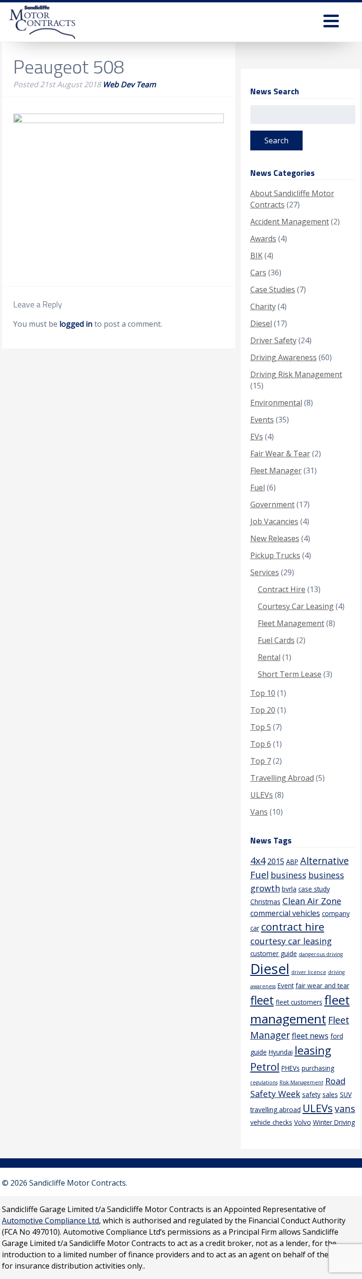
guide (258, 1052)
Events (262, 419)
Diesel (261, 323)
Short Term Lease (289, 674)
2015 (275, 861)
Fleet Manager (276, 470)
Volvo (302, 1122)
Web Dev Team (129, 84)
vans (345, 1108)
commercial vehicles (285, 913)
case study (314, 888)
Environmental (276, 402)
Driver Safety (273, 340)
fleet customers (299, 1002)
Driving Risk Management (296, 374)
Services (264, 572)
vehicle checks (271, 1122)
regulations (264, 1082)
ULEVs (261, 795)
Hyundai (281, 1052)
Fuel (257, 487)
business (288, 875)
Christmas (265, 901)
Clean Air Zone (311, 901)
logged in (75, 324)
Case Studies (272, 289)
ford (336, 1035)
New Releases (274, 538)
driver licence (308, 972)
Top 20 (262, 710)
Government (272, 504)
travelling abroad (275, 1109)
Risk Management (301, 1082)
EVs (256, 436)
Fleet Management (291, 623)
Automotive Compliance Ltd (50, 1220)
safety (311, 1094)
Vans (259, 812)
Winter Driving (334, 1122)
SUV (346, 1094)
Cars (258, 272)
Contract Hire (281, 589)
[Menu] (331, 22)
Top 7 (260, 761)
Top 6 (260, 744)
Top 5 (260, 727)
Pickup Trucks (275, 555)
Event (286, 985)
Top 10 (262, 693)
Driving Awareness (283, 357)
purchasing (318, 1068)
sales (330, 1094)
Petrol (265, 1066)
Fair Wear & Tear (280, 453)
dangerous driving (321, 954)
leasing (313, 1050)
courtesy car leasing (291, 941)
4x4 (257, 860)
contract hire (292, 926)
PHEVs (290, 1068)
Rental (269, 657)
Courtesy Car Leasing (296, 606)
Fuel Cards (276, 640)
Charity (263, 306)
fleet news (310, 1036)
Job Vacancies (274, 521)
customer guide (273, 953)
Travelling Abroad (282, 778)
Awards (263, 238)
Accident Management (289, 221)
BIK (256, 255)
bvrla (289, 888)
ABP (292, 861)
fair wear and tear (322, 985)
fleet (262, 1000)
